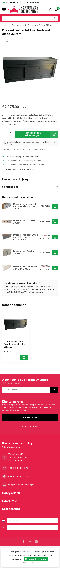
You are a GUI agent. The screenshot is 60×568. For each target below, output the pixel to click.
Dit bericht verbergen (36, 559)
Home (5, 25)
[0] (56, 10)
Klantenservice (30, 417)
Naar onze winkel (30, 426)
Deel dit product (36, 149)
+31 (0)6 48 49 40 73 (18, 468)
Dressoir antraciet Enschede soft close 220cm (32, 25)
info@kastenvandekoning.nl (40, 289)
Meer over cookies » (30, 562)
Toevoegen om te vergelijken (14, 149)
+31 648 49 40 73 (15, 292)
